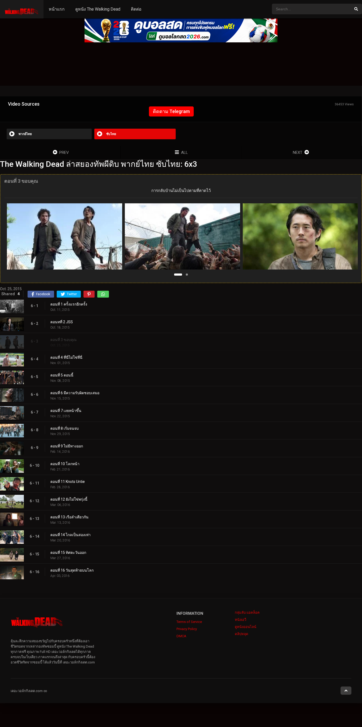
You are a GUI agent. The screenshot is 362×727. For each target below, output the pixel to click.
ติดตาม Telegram (171, 111)
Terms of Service (189, 622)
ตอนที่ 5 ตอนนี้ (61, 375)
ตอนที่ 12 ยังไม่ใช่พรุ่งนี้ (68, 499)
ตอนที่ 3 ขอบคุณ (63, 340)
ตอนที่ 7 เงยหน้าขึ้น (65, 411)
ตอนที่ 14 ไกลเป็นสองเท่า (70, 535)
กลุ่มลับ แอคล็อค (247, 612)
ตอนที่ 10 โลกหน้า (65, 464)
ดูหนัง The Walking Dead (97, 9)
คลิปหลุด (241, 634)
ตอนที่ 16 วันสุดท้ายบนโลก (72, 570)
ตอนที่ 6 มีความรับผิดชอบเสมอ (74, 393)
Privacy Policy (186, 629)
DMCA (181, 636)
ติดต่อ (136, 9)
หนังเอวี (240, 620)
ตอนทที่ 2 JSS (61, 322)
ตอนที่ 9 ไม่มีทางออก (66, 446)
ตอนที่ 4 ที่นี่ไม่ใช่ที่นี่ (66, 357)
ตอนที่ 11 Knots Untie (67, 481)
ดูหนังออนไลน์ (245, 627)
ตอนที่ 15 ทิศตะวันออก (68, 552)
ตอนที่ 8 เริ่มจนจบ (64, 428)
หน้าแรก (57, 9)
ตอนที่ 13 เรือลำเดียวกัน (69, 517)
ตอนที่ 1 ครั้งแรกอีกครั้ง (68, 304)
